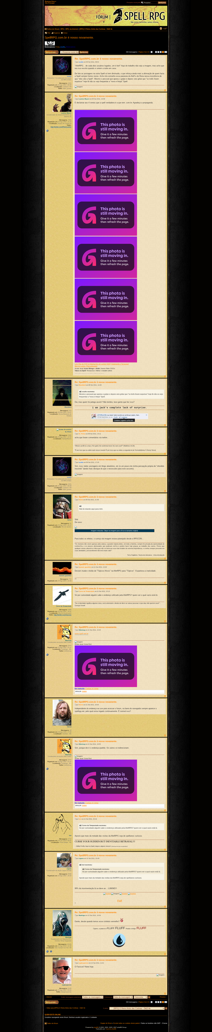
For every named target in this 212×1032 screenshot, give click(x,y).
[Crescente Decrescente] (142, 997)
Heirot (81, 705)
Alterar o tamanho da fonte (165, 28)
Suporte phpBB (111, 1029)
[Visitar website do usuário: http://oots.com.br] (47, 654)
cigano (81, 858)
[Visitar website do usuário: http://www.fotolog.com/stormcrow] (47, 618)
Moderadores (70, 47)
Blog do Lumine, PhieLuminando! (86, 366)
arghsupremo (83, 963)
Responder (48, 51)
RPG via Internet (72, 29)
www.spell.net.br (81, 634)
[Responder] (52, 1002)
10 (166, 52)
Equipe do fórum (106, 1023)
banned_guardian (85, 567)
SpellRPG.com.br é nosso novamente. (69, 37)
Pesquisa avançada (133, 2)
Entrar (65, 33)
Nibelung (82, 630)
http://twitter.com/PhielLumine (61, 127)
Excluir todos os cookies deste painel (126, 1023)
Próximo (163, 997)
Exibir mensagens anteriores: (71, 997)
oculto (62, 47)
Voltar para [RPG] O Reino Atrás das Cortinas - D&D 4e (65, 1008)
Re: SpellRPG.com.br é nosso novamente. (99, 58)
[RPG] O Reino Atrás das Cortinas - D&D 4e (95, 29)
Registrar (57, 33)
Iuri (80, 819)
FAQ (48, 33)
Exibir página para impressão (160, 28)
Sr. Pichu (82, 434)
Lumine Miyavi (84, 99)
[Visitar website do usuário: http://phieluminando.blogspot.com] (47, 130)
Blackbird (82, 385)
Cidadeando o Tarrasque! (120, 364)
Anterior (49, 997)
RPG (62, 29)
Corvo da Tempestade (86, 591)
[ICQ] (51, 951)
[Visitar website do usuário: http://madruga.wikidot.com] (47, 951)
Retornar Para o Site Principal (50, 2)
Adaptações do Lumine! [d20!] (100, 364)
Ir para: (105, 1008)
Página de (144, 52)
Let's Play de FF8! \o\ (82, 364)
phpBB (96, 1027)
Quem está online (53, 1014)
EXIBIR (84, 691)
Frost (57, 47)
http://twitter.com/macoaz (62, 615)
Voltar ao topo (165, 90)
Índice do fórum (53, 29)
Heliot (81, 499)
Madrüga (82, 915)
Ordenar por (108, 997)
